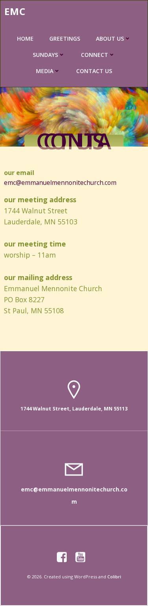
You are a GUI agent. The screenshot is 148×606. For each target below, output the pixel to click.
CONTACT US (94, 71)
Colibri (114, 577)
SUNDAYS (45, 54)
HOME (25, 38)
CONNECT (94, 54)
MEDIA (44, 71)
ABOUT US (110, 38)
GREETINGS (64, 38)
